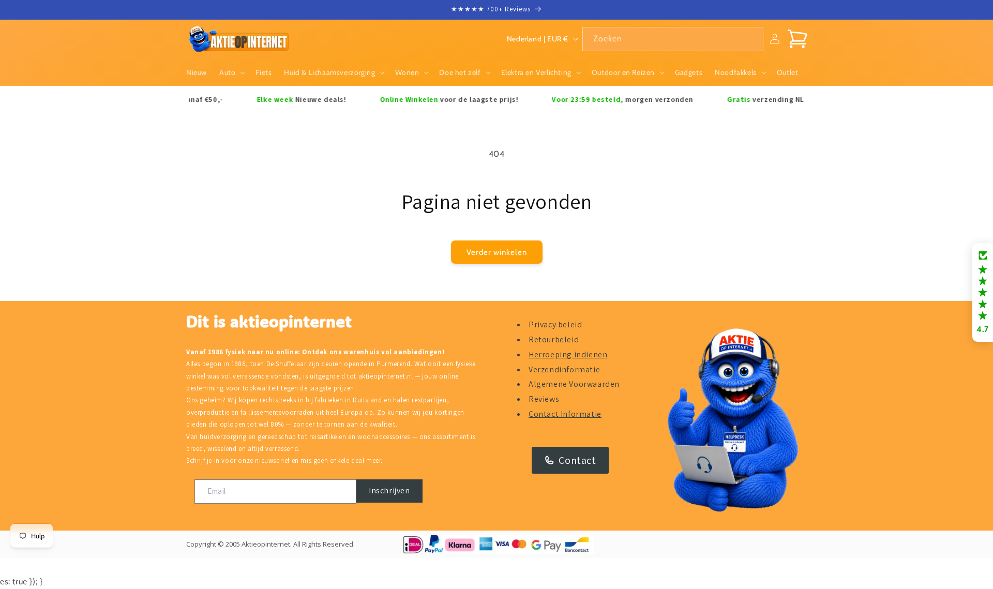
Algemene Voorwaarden (574, 384)
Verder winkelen (497, 252)
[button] (231, 72)
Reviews (544, 399)
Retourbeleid (554, 339)
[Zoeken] (751, 38)
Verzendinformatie (564, 369)
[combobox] (673, 39)
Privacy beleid (555, 324)
